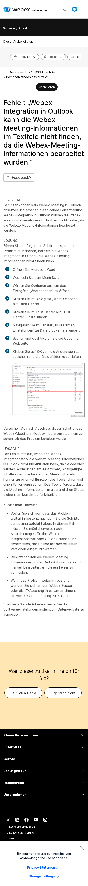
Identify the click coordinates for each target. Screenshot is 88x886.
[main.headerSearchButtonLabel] (65, 8)
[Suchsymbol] (65, 10)
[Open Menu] (84, 9)
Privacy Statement (41, 867)
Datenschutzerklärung (20, 832)
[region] (44, 863)
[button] (74, 9)
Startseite (9, 28)
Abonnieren (46, 87)
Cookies (11, 838)
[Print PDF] (32, 87)
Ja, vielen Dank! (23, 693)
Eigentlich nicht (63, 693)
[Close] (81, 848)
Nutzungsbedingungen (20, 826)
